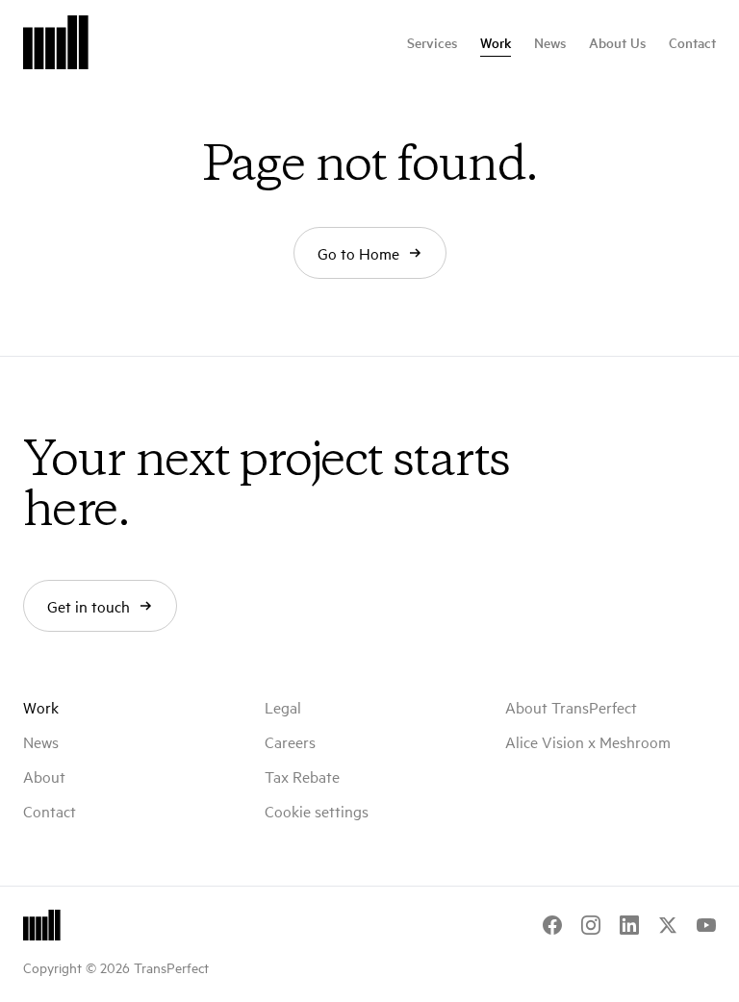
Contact (692, 42)
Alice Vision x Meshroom (588, 741)
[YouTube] (706, 925)
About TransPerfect (571, 706)
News (550, 42)
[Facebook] (552, 925)
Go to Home (358, 252)
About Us (617, 42)
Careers (290, 741)
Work (495, 42)
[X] (667, 925)
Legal (283, 706)
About (44, 776)
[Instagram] (590, 925)
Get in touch (88, 605)
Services (432, 42)
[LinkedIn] (629, 925)
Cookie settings (317, 810)
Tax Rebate (302, 776)
